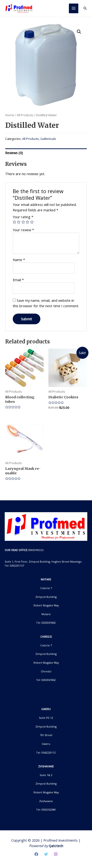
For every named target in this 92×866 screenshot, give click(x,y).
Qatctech (56, 845)
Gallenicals (48, 139)
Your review (23, 229)
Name (19, 259)
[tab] (46, 152)
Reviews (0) (14, 152)
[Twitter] (46, 854)
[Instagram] (56, 854)
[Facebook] (36, 854)
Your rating (23, 216)
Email (18, 279)
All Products (25, 115)
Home (9, 115)
